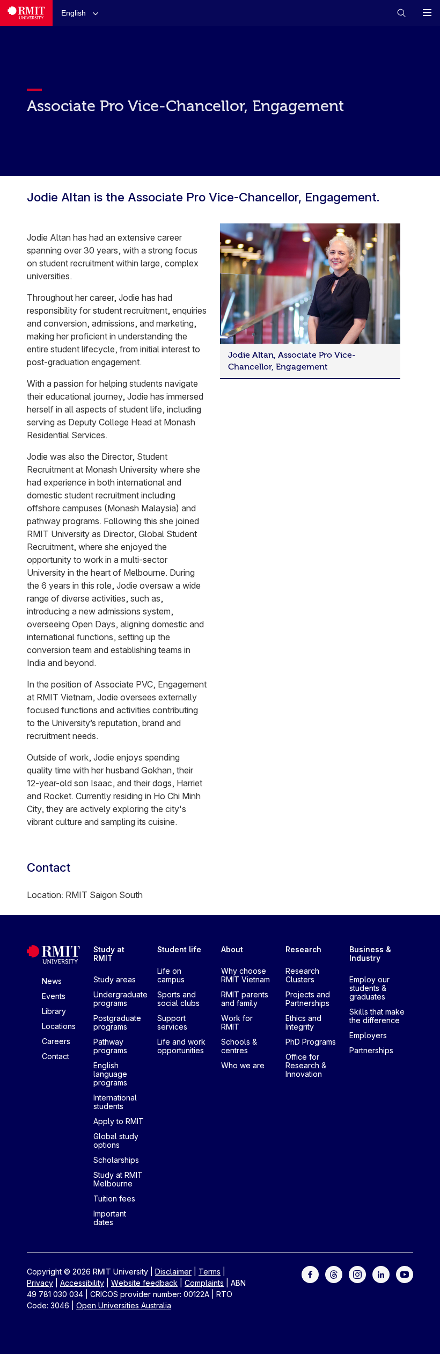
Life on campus (171, 975)
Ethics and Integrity (303, 1022)
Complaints (204, 1282)
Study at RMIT (108, 953)
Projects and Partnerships (307, 999)
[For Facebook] (310, 1273)
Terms (210, 1271)
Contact (55, 1056)
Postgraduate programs (117, 1022)
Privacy (40, 1282)
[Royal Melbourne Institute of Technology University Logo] (26, 13)
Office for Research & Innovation (305, 1065)
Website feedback (144, 1282)
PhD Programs (310, 1041)
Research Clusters (302, 975)
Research (303, 949)
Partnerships (371, 1050)
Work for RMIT (237, 1022)
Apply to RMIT (118, 1121)
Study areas (114, 979)
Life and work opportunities (181, 1046)
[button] (82, 12)
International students (115, 1102)
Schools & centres (239, 1046)
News (52, 981)
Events (53, 996)
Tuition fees (114, 1198)
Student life (179, 949)
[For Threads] (333, 1273)
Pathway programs (110, 1046)
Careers (56, 1041)
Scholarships (116, 1159)
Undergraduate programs (120, 999)
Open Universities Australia (123, 1305)
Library (54, 1011)
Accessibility (82, 1282)
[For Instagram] (357, 1273)
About (232, 949)
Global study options (115, 1140)
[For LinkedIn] (381, 1273)
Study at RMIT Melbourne (118, 1179)
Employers (368, 1035)
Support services (172, 1022)
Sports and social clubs (178, 999)
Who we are (243, 1065)
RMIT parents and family (244, 999)
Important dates (109, 1218)
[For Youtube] (404, 1273)
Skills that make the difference (377, 1016)
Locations (59, 1026)
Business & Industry (370, 953)
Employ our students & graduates (369, 988)
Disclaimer (173, 1271)
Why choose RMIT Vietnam (245, 975)
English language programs (110, 1074)
